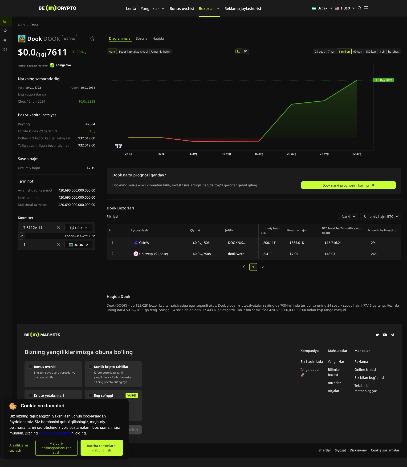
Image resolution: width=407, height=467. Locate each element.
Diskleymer (358, 450)
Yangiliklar (150, 8)
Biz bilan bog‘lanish (369, 377)
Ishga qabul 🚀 (310, 372)
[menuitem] (6, 21)
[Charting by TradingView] (119, 146)
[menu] (6, 35)
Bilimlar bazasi (334, 372)
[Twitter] (377, 335)
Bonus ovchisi (182, 8)
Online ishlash (365, 369)
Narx (21, 24)
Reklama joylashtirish (243, 8)
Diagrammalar (120, 38)
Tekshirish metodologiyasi (366, 388)
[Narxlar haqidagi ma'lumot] (60, 65)
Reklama (361, 361)
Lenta (131, 8)
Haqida (158, 38)
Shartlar (324, 450)
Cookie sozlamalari (385, 450)
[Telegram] (392, 335)
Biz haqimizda (312, 361)
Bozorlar (206, 8)
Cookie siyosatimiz (55, 433)
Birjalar (333, 390)
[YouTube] (385, 335)
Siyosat (340, 450)
